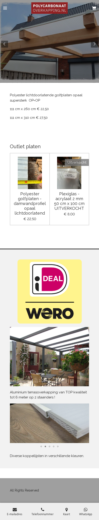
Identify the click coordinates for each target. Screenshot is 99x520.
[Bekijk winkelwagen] (94, 8)
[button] (85, 407)
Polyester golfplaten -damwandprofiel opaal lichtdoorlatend (30, 203)
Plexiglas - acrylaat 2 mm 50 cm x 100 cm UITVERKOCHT (69, 201)
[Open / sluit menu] (5, 8)
